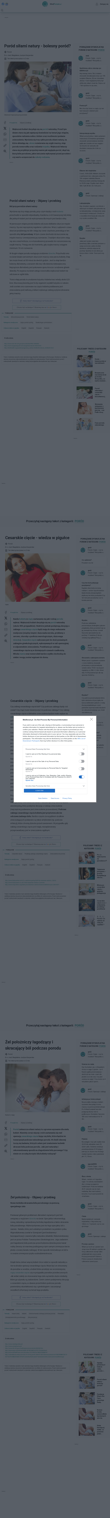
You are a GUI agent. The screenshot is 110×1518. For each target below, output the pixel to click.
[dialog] (55, 759)
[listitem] (55, 749)
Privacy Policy (67, 798)
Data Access (55, 798)
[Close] (92, 720)
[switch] (81, 753)
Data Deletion (42, 798)
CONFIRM (40, 790)
